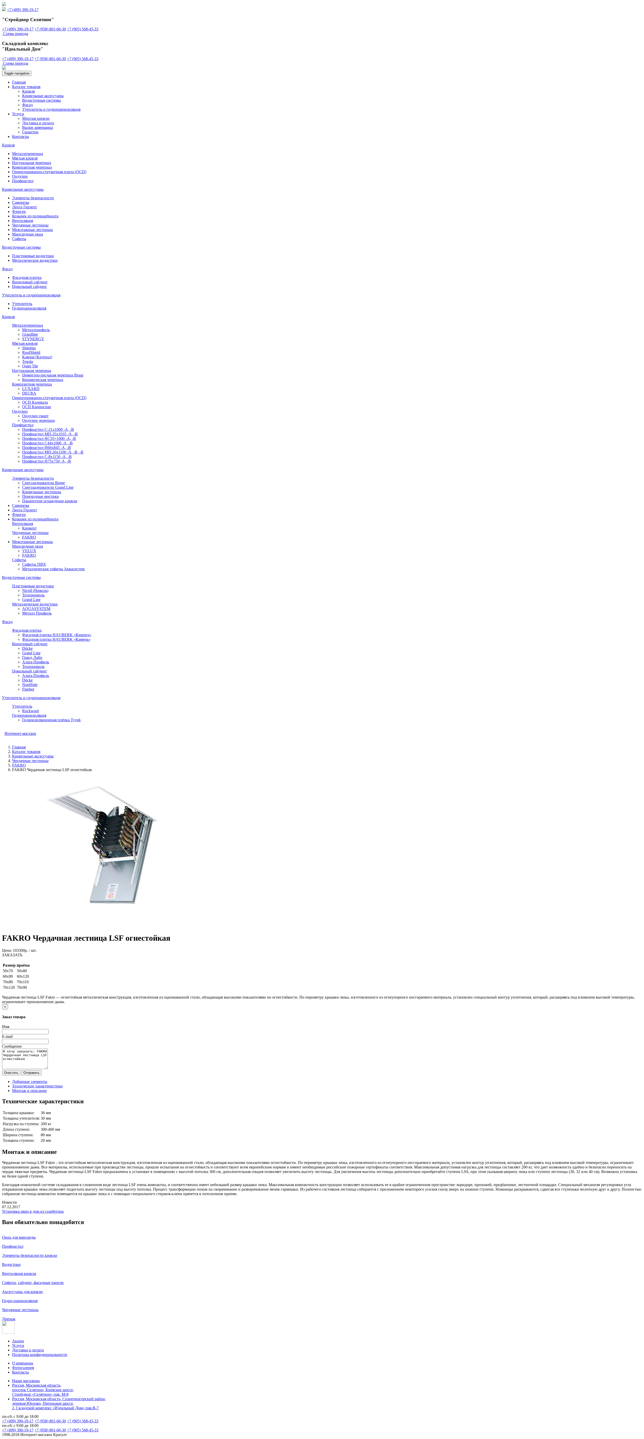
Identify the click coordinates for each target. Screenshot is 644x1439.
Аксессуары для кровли (22, 1292)
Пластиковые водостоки (33, 256)
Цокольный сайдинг (29, 286)
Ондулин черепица (38, 420)
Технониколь (33, 595)
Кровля (28, 91)
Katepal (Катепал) (37, 357)
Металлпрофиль (36, 330)
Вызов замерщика (37, 127)
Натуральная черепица (31, 163)
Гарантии (30, 132)
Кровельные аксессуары (43, 96)
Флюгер (19, 211)
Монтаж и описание (29, 1090)
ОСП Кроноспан (36, 407)
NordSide (29, 685)
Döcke (27, 648)
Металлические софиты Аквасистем (53, 569)
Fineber (28, 689)
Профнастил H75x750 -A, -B (46, 461)
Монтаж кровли (36, 118)
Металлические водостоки (35, 260)
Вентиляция (22, 220)
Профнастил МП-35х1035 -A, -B (50, 434)
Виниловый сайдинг (30, 282)
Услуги (18, 114)
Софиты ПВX (34, 564)
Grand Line (31, 599)
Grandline (30, 334)
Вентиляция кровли (19, 1273)
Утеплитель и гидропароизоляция (51, 109)
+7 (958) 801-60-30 (50, 29)
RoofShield (31, 352)
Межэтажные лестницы (32, 230)
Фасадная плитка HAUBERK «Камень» (56, 639)
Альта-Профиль (35, 662)
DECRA (29, 393)
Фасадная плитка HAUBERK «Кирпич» (56, 635)
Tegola (27, 361)
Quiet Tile (30, 366)
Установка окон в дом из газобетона (33, 1211)
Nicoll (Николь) (35, 590)
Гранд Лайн (32, 657)
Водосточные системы (41, 100)
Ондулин (20, 176)
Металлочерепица (27, 154)
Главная (19, 82)
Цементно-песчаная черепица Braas (52, 375)
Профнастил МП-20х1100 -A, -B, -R (53, 452)
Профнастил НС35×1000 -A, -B (49, 438)
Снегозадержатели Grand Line (47, 487)
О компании (22, 1363)
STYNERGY (33, 339)
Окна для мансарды (19, 1237)
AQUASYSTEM (36, 609)
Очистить (11, 1073)
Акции (18, 1341)
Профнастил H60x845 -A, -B (46, 447)
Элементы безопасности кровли (29, 1255)
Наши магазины (26, 1381)
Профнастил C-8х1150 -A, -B (47, 457)
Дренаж (8, 1319)
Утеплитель (22, 303)
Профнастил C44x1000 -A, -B (47, 443)
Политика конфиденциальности (39, 1354)
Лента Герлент (24, 207)
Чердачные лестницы (30, 225)
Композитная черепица (32, 167)
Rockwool (30, 711)
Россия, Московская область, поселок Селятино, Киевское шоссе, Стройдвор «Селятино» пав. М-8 (43, 1389)
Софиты (19, 239)
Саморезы (20, 202)
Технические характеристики (37, 1086)
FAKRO (29, 537)
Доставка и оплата (38, 123)
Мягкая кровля (24, 158)
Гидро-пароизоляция (19, 1301)
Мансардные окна (27, 234)
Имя (5, 1027)
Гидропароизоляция (29, 308)
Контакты (20, 136)
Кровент (29, 528)
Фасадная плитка (27, 277)
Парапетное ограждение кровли (49, 501)
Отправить (31, 1073)
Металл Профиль (37, 613)
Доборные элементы (29, 1081)
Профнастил (22, 181)
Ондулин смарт (35, 416)
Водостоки (11, 1264)
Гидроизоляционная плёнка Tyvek (51, 720)
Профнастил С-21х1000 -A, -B (48, 429)
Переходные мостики (40, 496)
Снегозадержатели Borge (43, 483)
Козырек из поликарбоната (35, 216)
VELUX (29, 551)
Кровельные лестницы (41, 492)
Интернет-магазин (20, 733)
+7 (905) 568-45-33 (82, 29)
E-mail (7, 1036)
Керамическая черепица (42, 379)
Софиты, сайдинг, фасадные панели (33, 1282)
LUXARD (30, 389)
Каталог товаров (26, 87)
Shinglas (29, 348)
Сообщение (12, 1046)
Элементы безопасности (33, 198)
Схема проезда (15, 33)
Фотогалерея (23, 1368)
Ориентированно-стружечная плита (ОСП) (49, 172)
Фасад (27, 105)
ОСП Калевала (35, 402)
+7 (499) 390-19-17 (22, 10)
